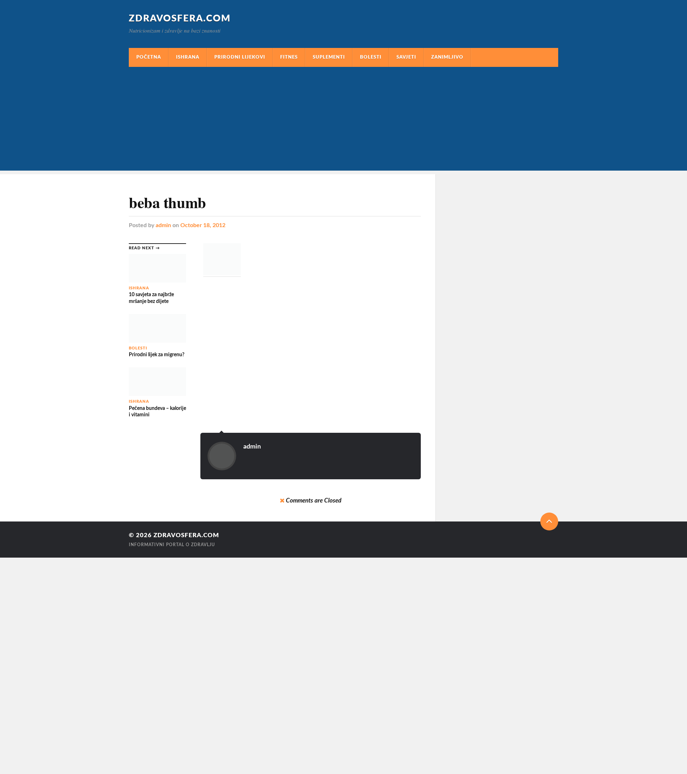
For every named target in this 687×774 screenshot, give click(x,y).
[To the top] (549, 521)
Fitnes (289, 57)
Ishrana (187, 57)
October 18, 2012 (202, 225)
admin (163, 225)
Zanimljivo (447, 57)
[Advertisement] (343, 120)
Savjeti (406, 57)
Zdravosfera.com (180, 18)
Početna (148, 57)
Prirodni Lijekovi (239, 57)
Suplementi (329, 57)
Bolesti (370, 57)
